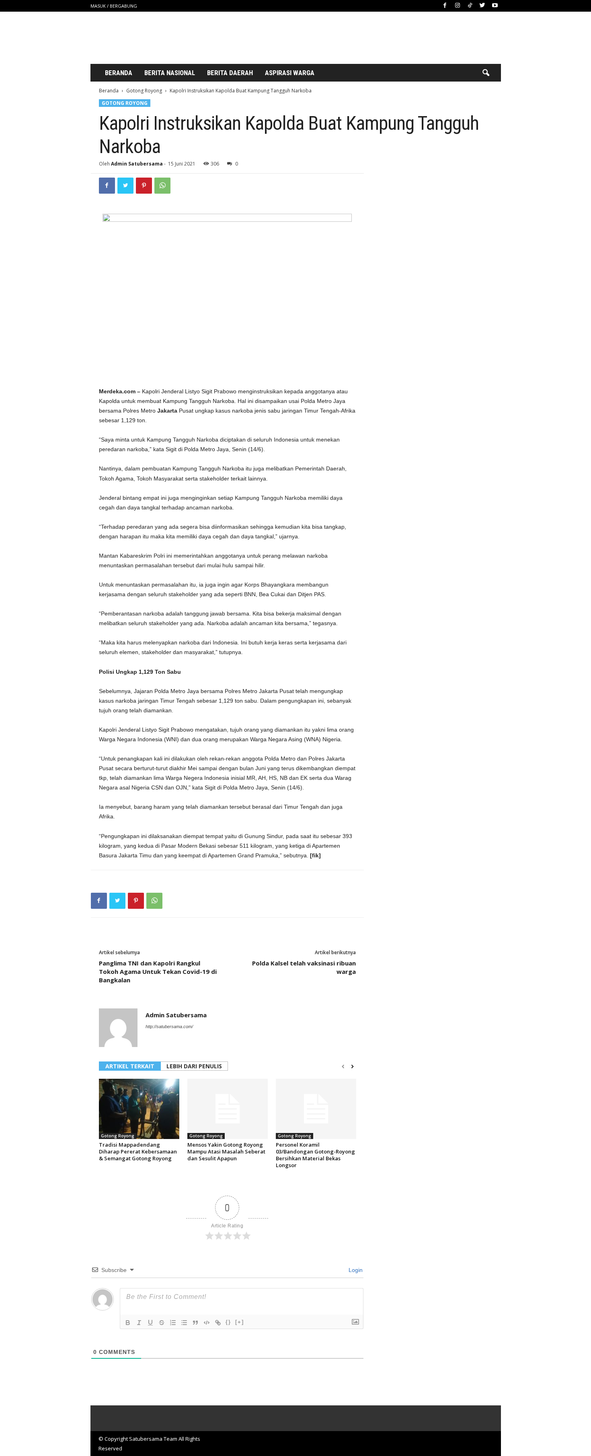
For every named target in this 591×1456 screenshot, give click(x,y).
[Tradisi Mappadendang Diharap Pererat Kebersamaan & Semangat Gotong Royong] (139, 1109)
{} (228, 1322)
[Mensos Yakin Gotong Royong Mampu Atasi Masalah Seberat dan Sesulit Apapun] (227, 1109)
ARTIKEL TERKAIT (129, 1066)
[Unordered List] (184, 1322)
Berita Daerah (230, 73)
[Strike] (161, 1322)
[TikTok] (470, 6)
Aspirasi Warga (289, 73)
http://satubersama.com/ (169, 1026)
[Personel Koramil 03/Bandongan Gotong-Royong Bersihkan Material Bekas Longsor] (316, 1109)
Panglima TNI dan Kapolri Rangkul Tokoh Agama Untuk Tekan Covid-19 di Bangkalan (158, 971)
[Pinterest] (144, 186)
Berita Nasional (169, 73)
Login (355, 1270)
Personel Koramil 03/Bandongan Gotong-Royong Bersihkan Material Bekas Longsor (315, 1155)
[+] (239, 1322)
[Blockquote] (195, 1322)
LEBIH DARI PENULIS (194, 1066)
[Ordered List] (173, 1322)
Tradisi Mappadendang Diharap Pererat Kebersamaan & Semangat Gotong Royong (138, 1151)
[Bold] (127, 1322)
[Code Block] (206, 1322)
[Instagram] (457, 6)
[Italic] (139, 1322)
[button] (486, 73)
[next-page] (352, 1066)
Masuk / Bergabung (113, 6)
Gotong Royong (144, 90)
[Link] (218, 1322)
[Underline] (150, 1322)
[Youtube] (495, 6)
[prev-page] (343, 1066)
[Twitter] (482, 6)
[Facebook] (445, 6)
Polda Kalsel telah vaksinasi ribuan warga (304, 967)
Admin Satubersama (137, 163)
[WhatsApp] (162, 186)
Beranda (118, 73)
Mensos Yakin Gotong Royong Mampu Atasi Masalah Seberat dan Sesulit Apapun (226, 1151)
